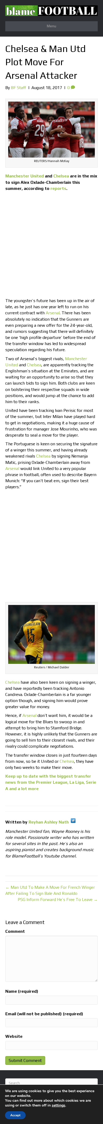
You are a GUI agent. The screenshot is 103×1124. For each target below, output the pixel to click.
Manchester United (24, 175)
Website (13, 1036)
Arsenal (53, 312)
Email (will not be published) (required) (44, 1013)
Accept (15, 1115)
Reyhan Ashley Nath (49, 822)
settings (58, 1105)
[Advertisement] (51, 246)
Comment (15, 931)
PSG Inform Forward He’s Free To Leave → (58, 899)
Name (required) (21, 991)
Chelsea (61, 175)
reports (58, 188)
